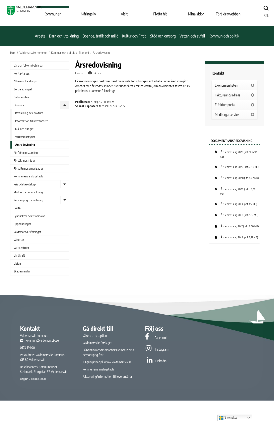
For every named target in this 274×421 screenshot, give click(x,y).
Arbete (40, 35)
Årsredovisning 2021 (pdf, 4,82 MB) (239, 177)
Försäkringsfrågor (24, 160)
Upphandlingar (22, 224)
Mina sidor (196, 13)
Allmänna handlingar (26, 81)
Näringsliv (88, 13)
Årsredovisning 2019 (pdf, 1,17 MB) (238, 203)
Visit (124, 13)
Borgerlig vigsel (23, 89)
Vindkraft (19, 255)
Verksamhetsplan (25, 137)
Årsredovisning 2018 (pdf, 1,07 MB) (239, 215)
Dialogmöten (21, 97)
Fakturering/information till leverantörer (107, 376)
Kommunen (52, 13)
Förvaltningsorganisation (29, 168)
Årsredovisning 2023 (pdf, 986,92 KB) (238, 154)
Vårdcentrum (21, 247)
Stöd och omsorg (163, 35)
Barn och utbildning (64, 35)
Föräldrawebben (228, 13)
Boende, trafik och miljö (100, 35)
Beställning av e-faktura (29, 113)
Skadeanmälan (22, 271)
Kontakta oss (21, 73)
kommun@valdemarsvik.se (42, 340)
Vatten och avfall (192, 35)
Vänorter (19, 239)
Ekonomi (19, 105)
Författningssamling (26, 152)
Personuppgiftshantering (28, 200)
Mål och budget (24, 129)
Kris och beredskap (25, 184)
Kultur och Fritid (134, 35)
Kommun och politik (224, 35)
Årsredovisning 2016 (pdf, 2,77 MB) (239, 237)
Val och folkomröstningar (29, 65)
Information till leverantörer (31, 121)
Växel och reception (95, 336)
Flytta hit (160, 13)
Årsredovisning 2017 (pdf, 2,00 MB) (239, 226)
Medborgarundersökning (28, 192)
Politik (17, 208)
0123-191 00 (27, 348)
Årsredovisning (25, 144)
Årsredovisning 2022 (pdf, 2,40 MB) (239, 166)
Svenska (230, 417)
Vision (17, 263)
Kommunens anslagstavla (28, 176)
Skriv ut (97, 73)
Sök (266, 15)
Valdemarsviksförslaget (27, 232)
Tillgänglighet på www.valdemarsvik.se (107, 362)
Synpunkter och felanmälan (29, 216)
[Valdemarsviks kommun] (24, 10)
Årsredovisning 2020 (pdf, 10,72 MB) (237, 191)
